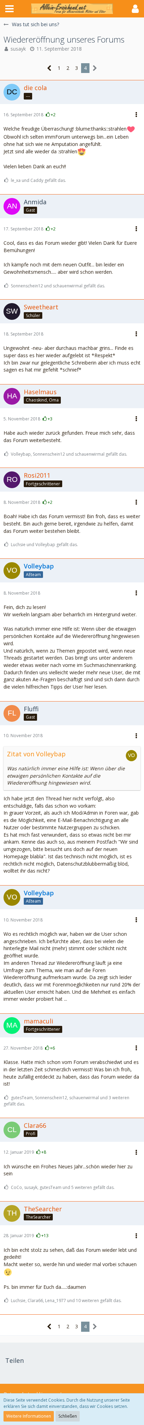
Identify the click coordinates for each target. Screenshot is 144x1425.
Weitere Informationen (28, 1416)
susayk (18, 48)
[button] (9, 8)
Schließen (67, 1416)
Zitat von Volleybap (36, 754)
